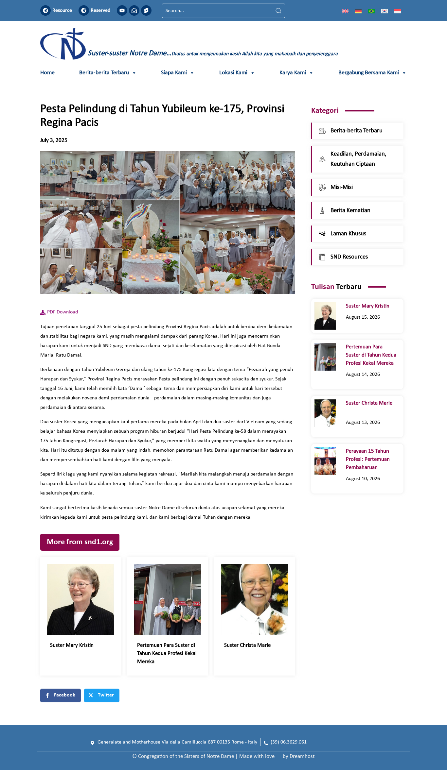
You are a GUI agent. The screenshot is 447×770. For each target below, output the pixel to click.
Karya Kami (292, 73)
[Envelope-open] (134, 10)
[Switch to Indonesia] (397, 10)
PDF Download (62, 312)
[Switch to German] (358, 10)
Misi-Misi (342, 187)
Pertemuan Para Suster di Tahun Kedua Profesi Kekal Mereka (167, 653)
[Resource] (45, 10)
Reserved (100, 10)
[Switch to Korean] (384, 10)
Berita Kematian (350, 211)
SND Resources (349, 257)
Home (47, 73)
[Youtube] (122, 10)
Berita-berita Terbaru (104, 73)
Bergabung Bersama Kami (368, 73)
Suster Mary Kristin (73, 645)
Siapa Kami (174, 73)
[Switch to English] (345, 10)
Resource (62, 10)
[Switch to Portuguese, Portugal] (371, 10)
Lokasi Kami (233, 73)
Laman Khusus (348, 234)
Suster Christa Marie (251, 645)
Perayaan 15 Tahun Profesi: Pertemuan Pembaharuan (368, 459)
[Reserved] (84, 10)
